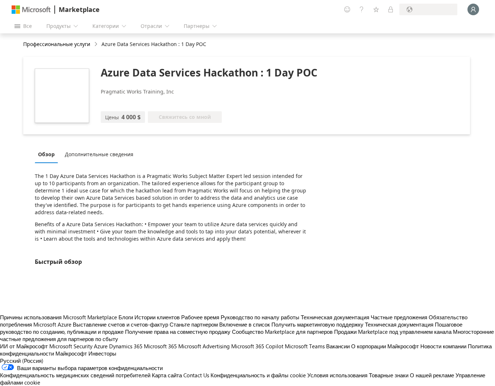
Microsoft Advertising (204, 346)
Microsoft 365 (160, 346)
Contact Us (196, 375)
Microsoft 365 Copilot (257, 346)
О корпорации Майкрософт (385, 346)
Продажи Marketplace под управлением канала (393, 331)
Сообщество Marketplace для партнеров (282, 331)
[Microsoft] (31, 9)
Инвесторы (102, 353)
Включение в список (244, 324)
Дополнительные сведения (99, 154)
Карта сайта (167, 375)
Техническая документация (335, 317)
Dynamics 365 (125, 346)
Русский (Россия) (21, 360)
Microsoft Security (70, 346)
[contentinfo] (96, 44)
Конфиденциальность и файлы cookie (258, 375)
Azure (101, 346)
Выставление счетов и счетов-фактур (120, 324)
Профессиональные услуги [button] (56, 44)
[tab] (48, 154)
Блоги (125, 317)
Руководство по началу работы (260, 317)
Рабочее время (200, 317)
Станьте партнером (194, 324)
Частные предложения (399, 317)
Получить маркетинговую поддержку (317, 324)
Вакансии (338, 346)
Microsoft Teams (305, 346)
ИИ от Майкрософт (24, 346)
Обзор (46, 154)
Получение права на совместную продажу (177, 331)
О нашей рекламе (432, 375)
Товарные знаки (388, 375)
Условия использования (337, 375)
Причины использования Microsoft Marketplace (58, 317)
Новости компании (443, 346)
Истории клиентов (157, 317)
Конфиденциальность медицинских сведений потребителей (75, 375)
